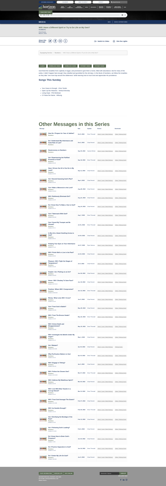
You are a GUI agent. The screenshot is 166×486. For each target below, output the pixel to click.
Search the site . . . (117, 2)
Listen (103, 134)
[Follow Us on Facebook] (121, 480)
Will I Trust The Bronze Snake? (59, 315)
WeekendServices (101, 7)
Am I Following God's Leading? (59, 427)
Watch (99, 134)
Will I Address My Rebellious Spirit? (60, 380)
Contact (101, 2)
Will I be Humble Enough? (57, 408)
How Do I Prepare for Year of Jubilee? (61, 133)
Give (125, 7)
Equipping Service (46, 53)
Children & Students (108, 7)
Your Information (46, 473)
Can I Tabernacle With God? (57, 213)
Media (86, 7)
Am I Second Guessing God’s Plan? (60, 179)
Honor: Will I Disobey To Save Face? (60, 280)
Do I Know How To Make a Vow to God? (61, 205)
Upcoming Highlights (47, 2)
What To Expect (83, 2)
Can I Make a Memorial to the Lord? (60, 187)
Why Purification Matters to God (59, 354)
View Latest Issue (122, 475)
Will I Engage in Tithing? (56, 363)
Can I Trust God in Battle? (57, 306)
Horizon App (58, 473)
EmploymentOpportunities (117, 7)
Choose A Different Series (120, 21)
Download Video (54, 66)
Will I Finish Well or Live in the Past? (61, 252)
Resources (93, 7)
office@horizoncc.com (51, 478)
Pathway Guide (99, 66)
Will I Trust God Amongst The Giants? (61, 399)
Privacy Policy (43, 480)
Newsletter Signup (106, 473)
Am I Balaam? (53, 345)
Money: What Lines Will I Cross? (59, 298)
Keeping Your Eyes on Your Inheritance (61, 243)
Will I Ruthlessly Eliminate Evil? (59, 196)
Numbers (58, 53)
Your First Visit (45, 12)
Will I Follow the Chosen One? (58, 371)
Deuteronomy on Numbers (57, 150)
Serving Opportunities (79, 7)
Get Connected (70, 7)
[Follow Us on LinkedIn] (123, 480)
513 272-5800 (42, 478)
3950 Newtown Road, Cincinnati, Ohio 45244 (50, 476)
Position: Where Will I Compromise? (60, 289)
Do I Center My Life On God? (58, 455)
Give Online (69, 473)
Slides (42, 66)
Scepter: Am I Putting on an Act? (59, 272)
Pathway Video (85, 66)
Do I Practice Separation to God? (59, 447)
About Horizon (63, 7)
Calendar (65, 2)
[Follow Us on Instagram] (126, 480)
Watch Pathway (108, 134)
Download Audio (70, 66)
